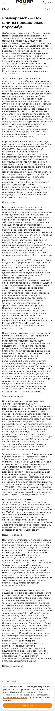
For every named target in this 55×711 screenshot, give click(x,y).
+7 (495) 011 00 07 (10, 681)
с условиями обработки (15, 697)
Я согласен (27, 705)
